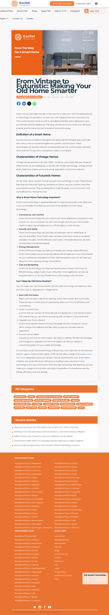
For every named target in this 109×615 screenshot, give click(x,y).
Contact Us (17, 18)
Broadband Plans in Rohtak (26, 550)
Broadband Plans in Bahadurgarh (29, 520)
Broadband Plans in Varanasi (27, 565)
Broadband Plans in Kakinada (67, 477)
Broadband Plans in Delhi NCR (28, 467)
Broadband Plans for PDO (25, 536)
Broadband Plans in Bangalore (28, 463)
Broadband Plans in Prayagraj (27, 547)
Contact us (58, 561)
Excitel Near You (61, 554)
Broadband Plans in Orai (25, 593)
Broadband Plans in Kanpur (66, 481)
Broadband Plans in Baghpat (27, 506)
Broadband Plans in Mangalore (67, 499)
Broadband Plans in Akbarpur (66, 527)
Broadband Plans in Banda (26, 597)
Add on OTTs (60, 11)
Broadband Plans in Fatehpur (27, 590)
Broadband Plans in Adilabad (27, 485)
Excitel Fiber (22, 11)
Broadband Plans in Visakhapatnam (30, 568)
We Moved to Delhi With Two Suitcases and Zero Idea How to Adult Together (48, 441)
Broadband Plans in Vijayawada (28, 572)
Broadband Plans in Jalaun (65, 467)
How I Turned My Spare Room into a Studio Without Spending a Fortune (46, 445)
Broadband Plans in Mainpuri (27, 540)
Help (56, 579)
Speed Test (46, 11)
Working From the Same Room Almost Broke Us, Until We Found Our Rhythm (49, 432)
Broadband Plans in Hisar (65, 520)
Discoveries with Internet (29, 97)
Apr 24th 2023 (67, 97)
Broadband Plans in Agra (25, 586)
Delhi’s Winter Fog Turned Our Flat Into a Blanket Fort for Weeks (43, 436)
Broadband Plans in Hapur (26, 510)
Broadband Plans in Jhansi (65, 470)
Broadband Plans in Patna (65, 495)
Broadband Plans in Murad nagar (68, 510)
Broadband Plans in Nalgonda (67, 492)
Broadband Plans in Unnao (26, 561)
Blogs (34, 11)
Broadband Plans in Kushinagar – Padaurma (33, 527)
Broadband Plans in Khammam (67, 485)
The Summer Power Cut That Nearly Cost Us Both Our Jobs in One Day (46, 427)
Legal (56, 568)
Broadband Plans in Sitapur (26, 513)
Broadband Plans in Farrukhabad (29, 499)
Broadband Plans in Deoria (65, 524)
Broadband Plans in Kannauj (27, 575)
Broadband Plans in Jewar (65, 474)
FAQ (56, 565)
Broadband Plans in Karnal (26, 517)
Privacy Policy (60, 572)
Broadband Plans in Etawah (26, 495)
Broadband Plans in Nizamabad (28, 543)
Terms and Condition (63, 575)
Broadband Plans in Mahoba (66, 517)
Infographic (75, 11)
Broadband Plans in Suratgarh (27, 583)
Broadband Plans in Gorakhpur (28, 470)
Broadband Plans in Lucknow (66, 488)
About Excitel (60, 543)
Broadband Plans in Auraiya (26, 579)
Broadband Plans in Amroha (27, 488)
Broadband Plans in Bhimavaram (29, 492)
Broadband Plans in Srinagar (27, 554)
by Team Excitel (51, 97)
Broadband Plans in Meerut (66, 502)
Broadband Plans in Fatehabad (28, 524)
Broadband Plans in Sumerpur (27, 600)
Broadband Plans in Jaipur (26, 477)
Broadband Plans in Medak (65, 506)
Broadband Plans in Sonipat (26, 558)
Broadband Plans (61, 540)
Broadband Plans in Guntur (66, 463)
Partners (58, 547)
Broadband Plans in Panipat (66, 513)
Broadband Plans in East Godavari (29, 502)
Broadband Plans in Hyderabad (28, 474)
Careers (29, 18)
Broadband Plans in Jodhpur (27, 481)
